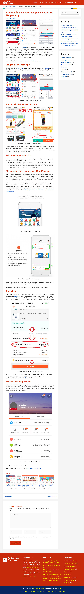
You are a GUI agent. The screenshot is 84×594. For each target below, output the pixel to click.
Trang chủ (35, 2)
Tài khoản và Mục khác (66, 71)
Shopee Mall (64, 69)
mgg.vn (59, 588)
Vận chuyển (64, 76)
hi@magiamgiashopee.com (29, 576)
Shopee (25, 47)
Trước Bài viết (8, 496)
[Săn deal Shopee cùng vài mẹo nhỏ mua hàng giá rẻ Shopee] (30, 479)
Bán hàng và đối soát (66, 57)
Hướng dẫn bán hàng (55, 2)
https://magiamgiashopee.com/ (33, 61)
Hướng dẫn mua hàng (70, 2)
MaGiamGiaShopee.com (33, 567)
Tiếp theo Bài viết (52, 496)
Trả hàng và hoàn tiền (66, 74)
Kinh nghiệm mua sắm (60, 591)
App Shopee (20, 68)
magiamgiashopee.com (38, 588)
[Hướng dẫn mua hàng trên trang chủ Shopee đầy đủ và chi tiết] (46, 479)
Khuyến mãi (43, 2)
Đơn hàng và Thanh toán (67, 60)
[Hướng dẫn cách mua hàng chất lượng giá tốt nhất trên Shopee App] (13, 479)
